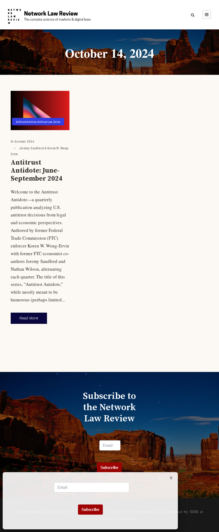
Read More (28, 318)
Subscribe (109, 467)
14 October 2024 (22, 141)
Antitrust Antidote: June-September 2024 (36, 170)
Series (56, 121)
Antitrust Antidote (26, 121)
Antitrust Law (44, 121)
